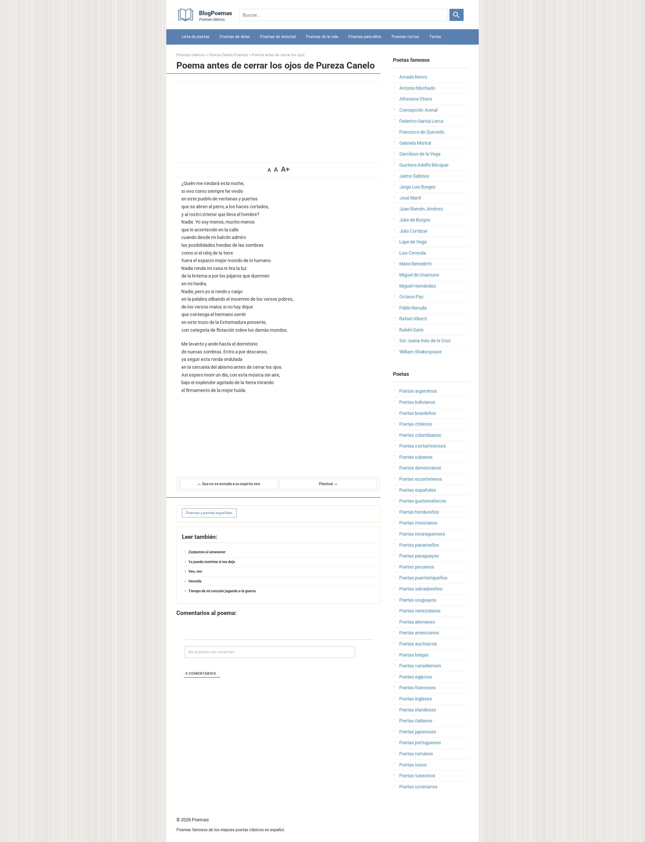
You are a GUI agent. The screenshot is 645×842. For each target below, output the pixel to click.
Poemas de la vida (322, 36)
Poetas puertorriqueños (423, 577)
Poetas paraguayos (419, 555)
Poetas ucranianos (418, 786)
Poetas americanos (419, 632)
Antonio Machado (417, 88)
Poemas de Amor (234, 36)
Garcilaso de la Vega (419, 154)
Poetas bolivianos (417, 402)
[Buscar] (456, 15)
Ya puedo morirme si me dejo (211, 562)
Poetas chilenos (415, 424)
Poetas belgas (414, 655)
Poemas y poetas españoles (209, 513)
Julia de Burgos (414, 220)
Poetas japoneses (417, 731)
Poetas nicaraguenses (422, 534)
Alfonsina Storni (415, 99)
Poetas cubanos (416, 457)
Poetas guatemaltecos (422, 501)
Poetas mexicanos (418, 522)
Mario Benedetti (415, 263)
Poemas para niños (364, 36)
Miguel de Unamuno (419, 274)
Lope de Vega (413, 241)
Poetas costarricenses (422, 446)
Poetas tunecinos (417, 775)
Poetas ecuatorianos (420, 479)
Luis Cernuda (412, 253)
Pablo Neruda (413, 307)
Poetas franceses (417, 687)
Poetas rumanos (416, 753)
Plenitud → (328, 484)
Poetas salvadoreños (420, 588)
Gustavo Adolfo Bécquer (424, 165)
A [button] (269, 170)
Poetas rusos (413, 764)
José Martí (410, 198)
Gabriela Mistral (415, 143)
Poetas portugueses (420, 742)
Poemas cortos (405, 36)
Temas (435, 36)
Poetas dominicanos (420, 468)
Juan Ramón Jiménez (421, 208)
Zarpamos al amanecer (206, 552)
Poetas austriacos (418, 643)
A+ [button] (285, 169)
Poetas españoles (417, 490)
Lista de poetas (195, 36)
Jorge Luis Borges (417, 187)
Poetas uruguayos (417, 600)
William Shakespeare (420, 351)
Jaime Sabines (414, 176)
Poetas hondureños (419, 512)
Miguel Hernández (417, 286)
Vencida (195, 581)
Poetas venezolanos (420, 610)
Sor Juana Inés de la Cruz (424, 340)
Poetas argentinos (418, 391)
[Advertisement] (278, 119)
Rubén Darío (411, 329)
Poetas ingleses (415, 698)
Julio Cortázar (413, 231)
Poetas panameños (419, 545)
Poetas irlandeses (417, 709)
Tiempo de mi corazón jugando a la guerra (222, 591)
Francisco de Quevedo (421, 132)
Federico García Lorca (421, 121)
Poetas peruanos (416, 567)
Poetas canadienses (420, 665)
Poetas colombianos (420, 435)
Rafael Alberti (413, 318)
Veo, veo (195, 571)
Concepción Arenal (418, 110)
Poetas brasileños (417, 413)
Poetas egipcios (415, 676)
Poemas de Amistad (278, 36)
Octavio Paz (411, 296)
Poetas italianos (415, 720)
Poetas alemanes (417, 622)
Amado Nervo (413, 77)
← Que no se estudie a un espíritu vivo (229, 484)
